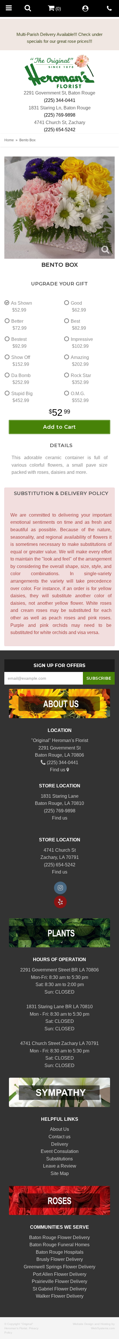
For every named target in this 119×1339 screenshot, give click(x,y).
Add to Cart (59, 427)
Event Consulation (60, 1151)
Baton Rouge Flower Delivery (59, 1237)
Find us (58, 769)
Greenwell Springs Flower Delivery (59, 1266)
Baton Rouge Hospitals (59, 1252)
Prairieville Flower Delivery (59, 1281)
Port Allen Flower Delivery (59, 1274)
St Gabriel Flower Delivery (60, 1288)
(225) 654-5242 (59, 129)
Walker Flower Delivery (59, 1296)
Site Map (60, 1173)
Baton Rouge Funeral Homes (59, 1244)
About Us (59, 1129)
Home (9, 140)
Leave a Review (59, 1166)
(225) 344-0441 (59, 100)
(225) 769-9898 (59, 115)
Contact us (59, 1136)
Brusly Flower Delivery (59, 1259)
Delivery (59, 1144)
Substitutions (59, 1158)
